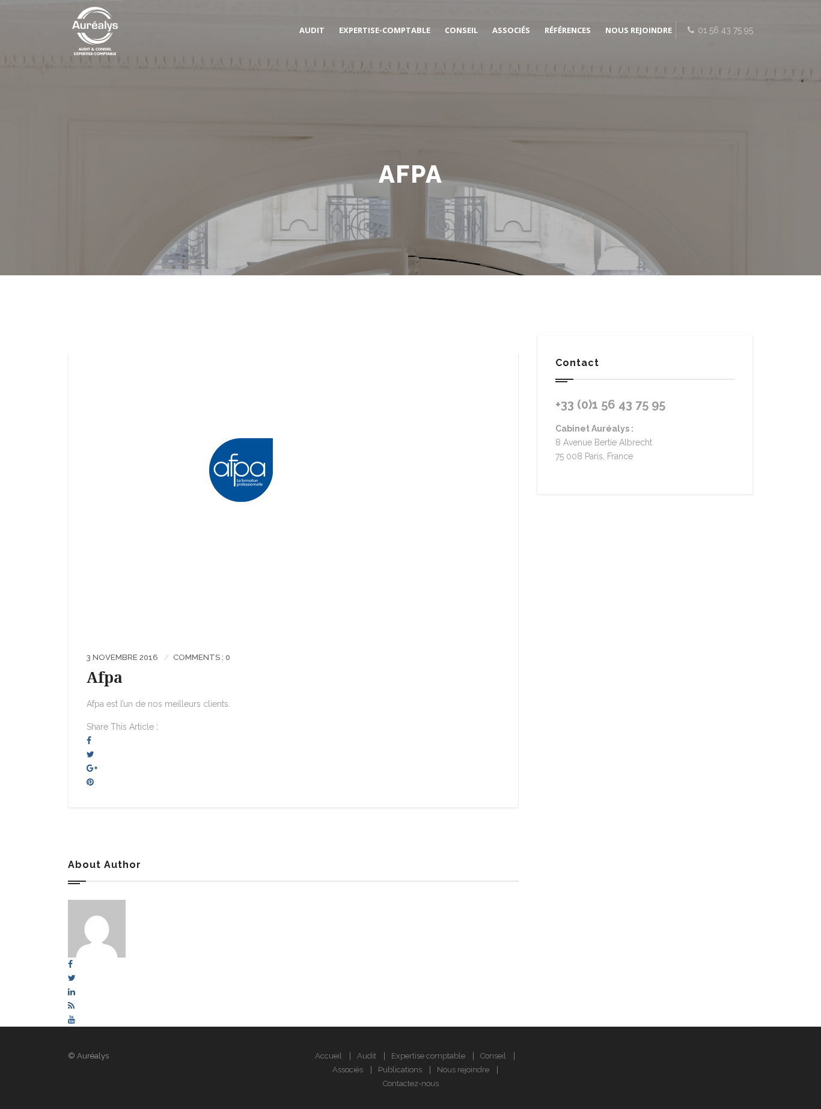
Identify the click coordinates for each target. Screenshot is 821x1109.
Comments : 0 (201, 657)
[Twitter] (90, 754)
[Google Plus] (92, 768)
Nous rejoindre (463, 1069)
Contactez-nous (411, 1083)
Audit (366, 1055)
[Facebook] (89, 740)
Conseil (493, 1055)
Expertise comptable (428, 1055)
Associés (347, 1069)
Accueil (328, 1055)
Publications (400, 1069)
